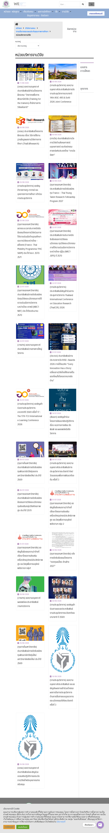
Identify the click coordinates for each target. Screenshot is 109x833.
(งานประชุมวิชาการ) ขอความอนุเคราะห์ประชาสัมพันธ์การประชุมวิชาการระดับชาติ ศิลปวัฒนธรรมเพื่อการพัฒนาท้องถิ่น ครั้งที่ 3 (62, 471)
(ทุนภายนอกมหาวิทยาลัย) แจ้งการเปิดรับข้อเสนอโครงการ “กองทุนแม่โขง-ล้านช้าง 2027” (62, 560)
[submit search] (83, 4)
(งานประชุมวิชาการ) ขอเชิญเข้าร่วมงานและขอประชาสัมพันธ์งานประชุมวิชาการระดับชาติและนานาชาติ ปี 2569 (62, 611)
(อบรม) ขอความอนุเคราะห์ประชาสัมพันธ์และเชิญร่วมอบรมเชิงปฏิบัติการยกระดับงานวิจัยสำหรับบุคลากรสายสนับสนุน (28, 776)
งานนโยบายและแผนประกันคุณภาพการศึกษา (32, 31)
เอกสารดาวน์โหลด (85, 69)
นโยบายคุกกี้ (61, 821)
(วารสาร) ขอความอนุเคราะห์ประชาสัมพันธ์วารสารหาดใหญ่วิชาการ (29, 349)
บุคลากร (84, 88)
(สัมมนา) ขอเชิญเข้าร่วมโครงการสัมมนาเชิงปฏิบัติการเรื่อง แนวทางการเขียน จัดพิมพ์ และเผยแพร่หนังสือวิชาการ (62, 425)
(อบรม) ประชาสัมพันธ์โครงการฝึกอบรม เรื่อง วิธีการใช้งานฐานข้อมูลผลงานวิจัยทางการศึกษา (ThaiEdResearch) (30, 137)
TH (91, 4)
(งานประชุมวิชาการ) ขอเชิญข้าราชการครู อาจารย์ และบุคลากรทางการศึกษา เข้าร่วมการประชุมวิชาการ (29, 192)
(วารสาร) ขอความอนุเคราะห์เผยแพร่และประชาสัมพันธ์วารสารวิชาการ (28, 602)
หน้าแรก (19, 28)
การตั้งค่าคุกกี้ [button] (9, 826)
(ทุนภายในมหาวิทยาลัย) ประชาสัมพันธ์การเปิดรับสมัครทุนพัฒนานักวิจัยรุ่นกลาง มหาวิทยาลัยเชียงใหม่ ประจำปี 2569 (29, 471)
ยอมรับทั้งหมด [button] (22, 826)
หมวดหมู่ (18, 41)
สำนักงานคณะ (30, 28)
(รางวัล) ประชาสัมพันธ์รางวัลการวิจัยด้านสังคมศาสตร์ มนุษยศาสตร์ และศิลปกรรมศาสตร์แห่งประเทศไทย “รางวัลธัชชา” (62, 146)
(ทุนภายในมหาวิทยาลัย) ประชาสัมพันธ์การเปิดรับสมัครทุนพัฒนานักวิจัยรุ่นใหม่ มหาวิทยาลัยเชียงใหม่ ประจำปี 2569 (29, 655)
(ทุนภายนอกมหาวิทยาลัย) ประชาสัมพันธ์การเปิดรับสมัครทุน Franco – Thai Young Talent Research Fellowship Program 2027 (62, 193)
